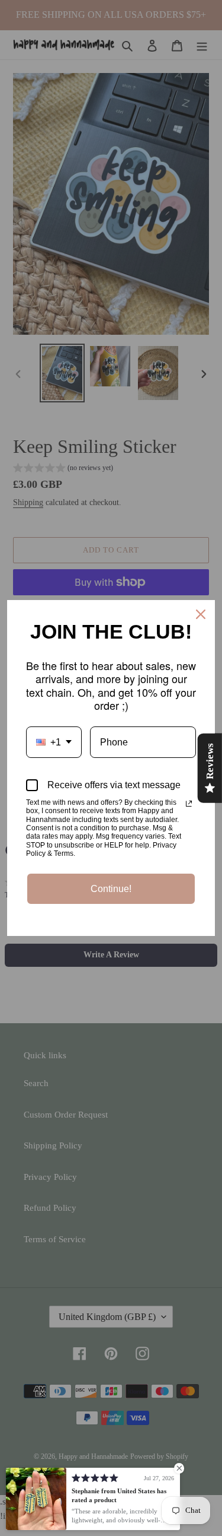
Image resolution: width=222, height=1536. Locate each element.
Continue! (111, 889)
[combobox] (54, 742)
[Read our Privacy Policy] (189, 803)
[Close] (200, 614)
